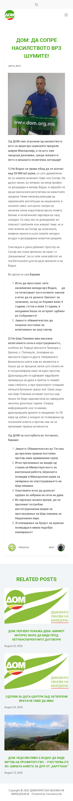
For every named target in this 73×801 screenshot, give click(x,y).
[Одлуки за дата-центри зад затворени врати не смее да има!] (36, 671)
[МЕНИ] (66, 15)
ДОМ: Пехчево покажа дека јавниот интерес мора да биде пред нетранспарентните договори (36, 635)
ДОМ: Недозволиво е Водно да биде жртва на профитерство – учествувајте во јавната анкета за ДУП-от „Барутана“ (36, 762)
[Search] (36, 4)
